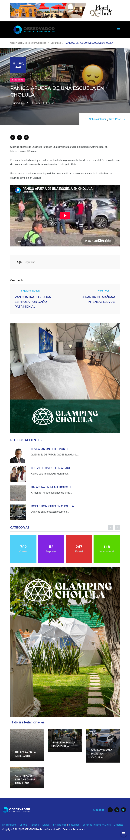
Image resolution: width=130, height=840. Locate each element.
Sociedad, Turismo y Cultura (97, 824)
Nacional (35, 824)
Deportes (118, 824)
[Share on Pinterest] (26, 137)
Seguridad (17, 80)
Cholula (23, 824)
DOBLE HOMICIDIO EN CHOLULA (52, 506)
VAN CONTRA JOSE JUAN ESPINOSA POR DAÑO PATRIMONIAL (33, 301)
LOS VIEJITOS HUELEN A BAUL (51, 468)
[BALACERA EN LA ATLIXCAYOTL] (18, 493)
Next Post (114, 119)
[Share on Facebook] (12, 137)
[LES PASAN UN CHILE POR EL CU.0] (18, 455)
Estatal (45, 824)
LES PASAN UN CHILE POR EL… (51, 449)
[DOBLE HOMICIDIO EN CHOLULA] (18, 512)
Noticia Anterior (97, 119)
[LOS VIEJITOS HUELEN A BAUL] (18, 474)
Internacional (59, 824)
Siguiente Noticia (30, 290)
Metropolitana (9, 824)
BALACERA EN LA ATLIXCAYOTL (51, 487)
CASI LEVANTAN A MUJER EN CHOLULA (101, 753)
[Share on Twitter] (19, 137)
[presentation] (110, 527)
